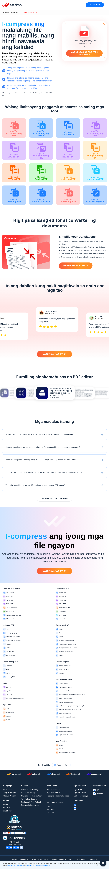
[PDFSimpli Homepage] (12, 5)
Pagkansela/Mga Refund (31, 802)
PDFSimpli (5, 12)
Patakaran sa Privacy (20, 859)
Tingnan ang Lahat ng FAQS (54, 499)
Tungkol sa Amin (9, 793)
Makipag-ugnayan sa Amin (31, 796)
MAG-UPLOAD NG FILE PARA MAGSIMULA (84, 53)
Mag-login (95, 5)
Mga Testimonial (53, 793)
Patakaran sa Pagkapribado (15, 865)
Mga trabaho (8, 790)
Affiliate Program (9, 796)
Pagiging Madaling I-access (58, 796)
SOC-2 (49, 806)
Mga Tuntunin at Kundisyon (62, 859)
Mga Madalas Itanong (29, 790)
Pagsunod (81, 859)
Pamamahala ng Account (31, 805)
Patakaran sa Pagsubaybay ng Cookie (38, 865)
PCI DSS (50, 809)
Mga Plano (78, 790)
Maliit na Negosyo (81, 796)
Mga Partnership (53, 790)
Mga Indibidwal (80, 793)
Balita (5, 805)
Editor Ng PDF (16, 12)
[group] (54, 392)
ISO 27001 (51, 812)
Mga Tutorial (8, 808)
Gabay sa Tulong (28, 793)
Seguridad (93, 859)
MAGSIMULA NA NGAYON (54, 354)
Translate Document (75, 266)
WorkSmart (7, 811)
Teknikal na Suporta (29, 799)
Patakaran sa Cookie (40, 859)
